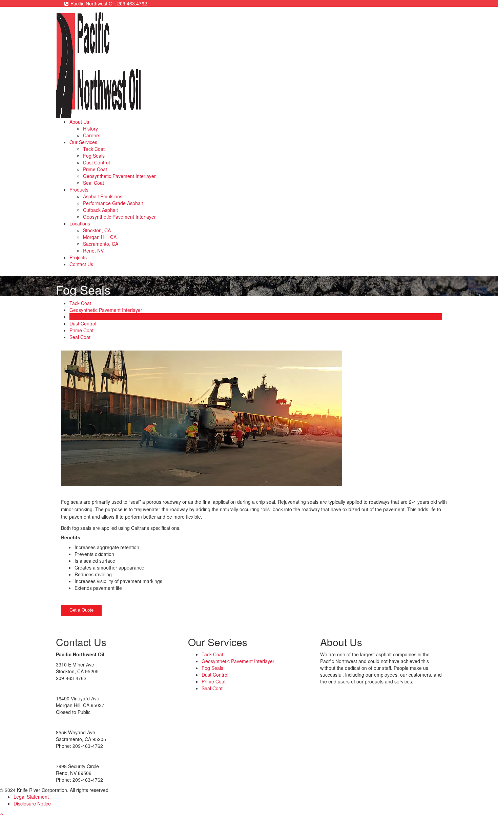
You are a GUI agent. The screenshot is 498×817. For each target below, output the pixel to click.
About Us (79, 121)
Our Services (83, 142)
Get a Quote (81, 610)
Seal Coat (93, 182)
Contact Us (81, 264)
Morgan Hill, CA (100, 237)
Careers (91, 135)
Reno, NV (93, 250)
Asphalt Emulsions (102, 196)
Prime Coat (95, 169)
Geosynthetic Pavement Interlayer (119, 176)
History (90, 128)
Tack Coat (94, 148)
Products (78, 189)
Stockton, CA (97, 230)
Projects (78, 257)
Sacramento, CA (100, 243)
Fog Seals (94, 155)
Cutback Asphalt (100, 209)
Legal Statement (31, 796)
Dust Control (96, 162)
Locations (79, 223)
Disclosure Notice (32, 803)
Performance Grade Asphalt (113, 203)
